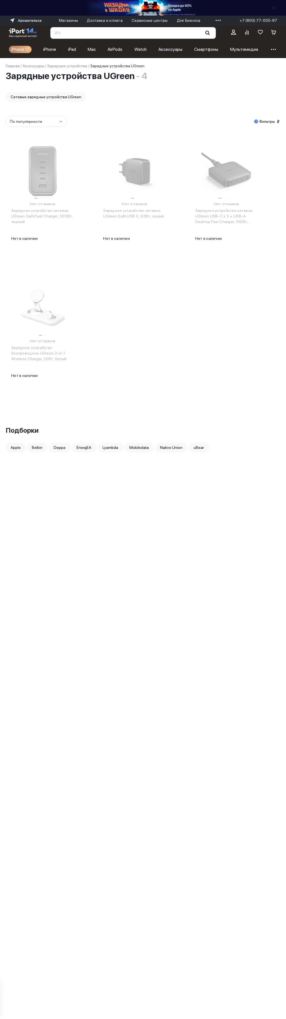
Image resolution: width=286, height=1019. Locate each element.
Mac (92, 49)
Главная (13, 66)
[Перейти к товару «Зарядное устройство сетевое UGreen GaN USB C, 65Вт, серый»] (134, 171)
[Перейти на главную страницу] (23, 33)
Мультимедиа (244, 49)
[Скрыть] (273, 7)
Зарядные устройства (67, 66)
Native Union (171, 447)
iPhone (49, 49)
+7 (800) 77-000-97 (258, 20)
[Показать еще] (217, 20)
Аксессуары (170, 49)
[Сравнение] (247, 33)
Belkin (37, 447)
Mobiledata (139, 447)
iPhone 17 (20, 49)
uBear (199, 447)
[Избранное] (260, 33)
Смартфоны (206, 49)
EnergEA (84, 447)
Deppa (59, 447)
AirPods (115, 49)
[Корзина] (273, 33)
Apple (16, 447)
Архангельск (30, 20)
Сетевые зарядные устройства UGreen (46, 97)
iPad (72, 49)
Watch (140, 49)
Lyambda (110, 447)
